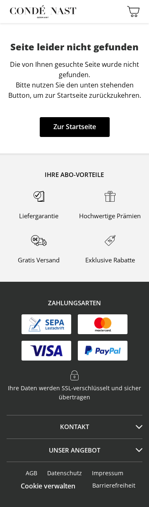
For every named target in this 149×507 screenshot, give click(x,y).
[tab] (74, 427)
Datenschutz (64, 473)
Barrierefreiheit (113, 485)
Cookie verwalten (48, 485)
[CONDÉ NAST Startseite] (43, 11)
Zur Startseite (74, 126)
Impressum (107, 473)
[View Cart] (131, 11)
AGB (31, 473)
